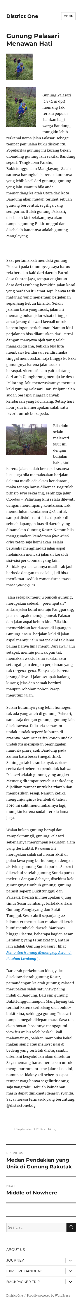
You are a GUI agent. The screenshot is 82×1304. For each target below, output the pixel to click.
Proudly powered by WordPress (48, 1295)
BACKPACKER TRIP (23, 1282)
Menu (68, 16)
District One (22, 16)
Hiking (51, 1129)
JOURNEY (15, 1260)
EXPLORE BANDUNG (24, 1271)
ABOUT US (15, 1250)
